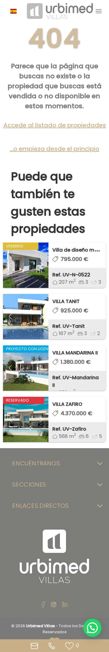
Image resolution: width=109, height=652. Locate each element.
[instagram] (53, 604)
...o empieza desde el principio (54, 149)
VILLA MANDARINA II (75, 352)
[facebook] (43, 604)
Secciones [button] (29, 484)
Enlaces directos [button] (40, 505)
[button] (16, 11)
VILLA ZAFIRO (67, 404)
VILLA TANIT (66, 301)
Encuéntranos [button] (36, 463)
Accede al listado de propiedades (54, 125)
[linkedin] (65, 604)
